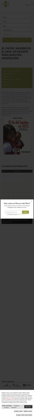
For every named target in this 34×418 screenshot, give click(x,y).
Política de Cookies (10, 398)
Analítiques (6, 407)
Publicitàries (13, 407)
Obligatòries (16, 405)
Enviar (25, 212)
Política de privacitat (21, 214)
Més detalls (28, 406)
